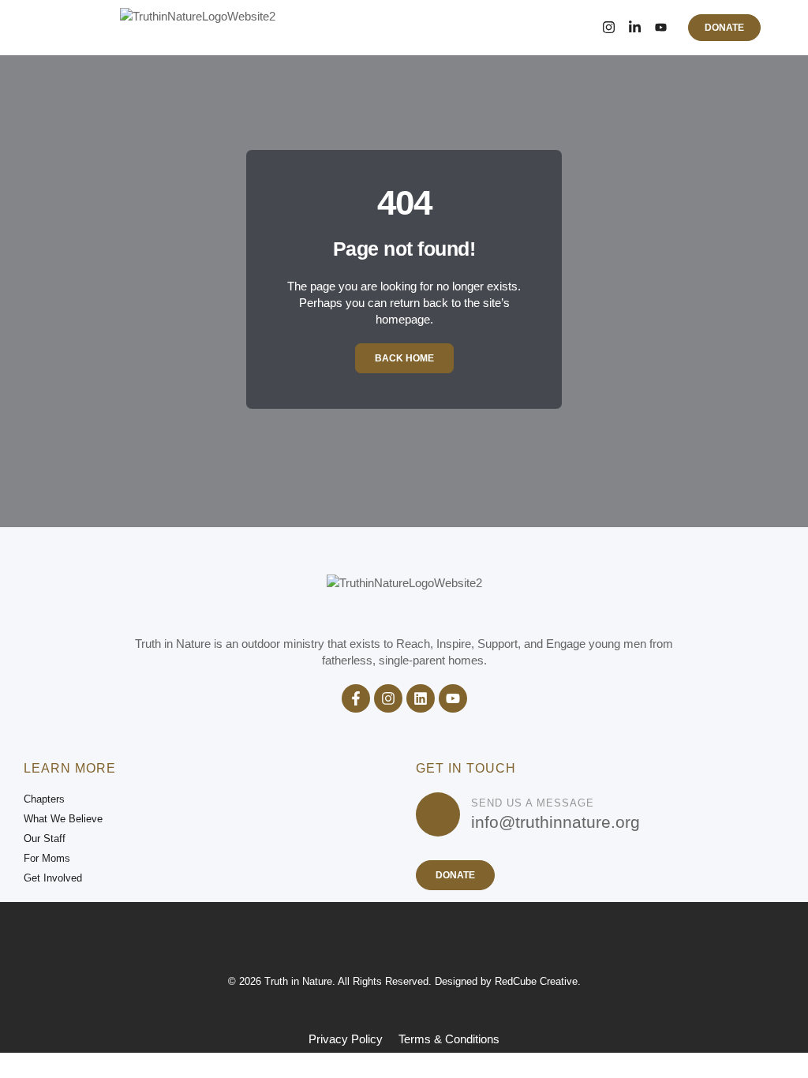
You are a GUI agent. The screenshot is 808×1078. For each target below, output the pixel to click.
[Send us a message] (438, 814)
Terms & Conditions (448, 1039)
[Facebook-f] (356, 698)
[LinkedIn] (634, 27)
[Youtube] (453, 698)
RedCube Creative (536, 981)
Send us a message (532, 803)
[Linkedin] (420, 698)
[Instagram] (608, 27)
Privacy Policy (346, 1039)
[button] (79, 27)
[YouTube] (660, 27)
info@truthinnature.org (555, 822)
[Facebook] (582, 27)
